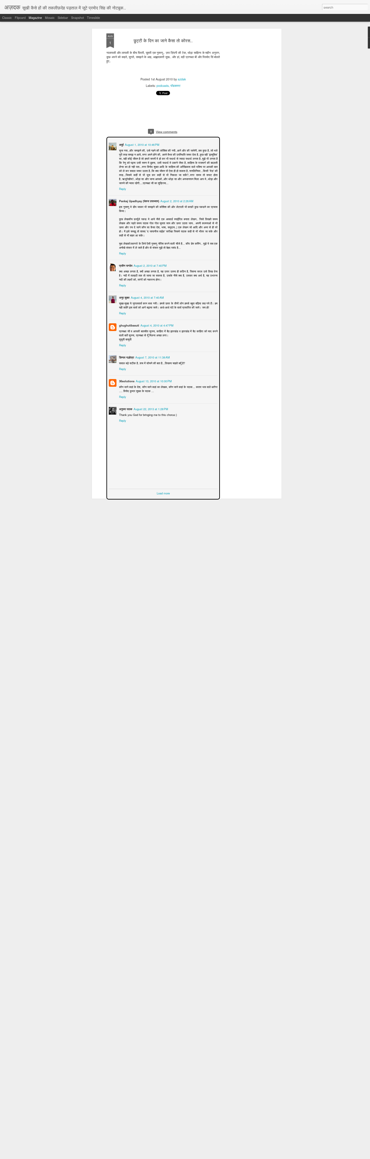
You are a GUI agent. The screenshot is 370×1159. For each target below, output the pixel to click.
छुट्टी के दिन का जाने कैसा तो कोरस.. (163, 40)
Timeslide (93, 17)
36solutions (126, 381)
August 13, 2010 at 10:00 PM (153, 381)
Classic (7, 17)
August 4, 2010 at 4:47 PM (156, 325)
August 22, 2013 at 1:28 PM (150, 408)
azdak (182, 79)
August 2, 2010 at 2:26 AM (176, 201)
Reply (122, 188)
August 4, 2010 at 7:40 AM (146, 297)
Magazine (35, 17)
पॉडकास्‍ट (175, 85)
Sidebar (63, 17)
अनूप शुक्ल (124, 297)
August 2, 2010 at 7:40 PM (149, 265)
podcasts (163, 85)
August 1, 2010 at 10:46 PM (141, 144)
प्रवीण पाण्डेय (125, 265)
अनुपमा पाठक (125, 408)
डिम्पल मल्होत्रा (126, 357)
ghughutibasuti (129, 325)
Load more (163, 493)
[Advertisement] (243, 101)
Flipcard (20, 17)
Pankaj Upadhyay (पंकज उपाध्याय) (139, 201)
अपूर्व (121, 144)
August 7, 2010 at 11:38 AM (152, 357)
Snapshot (77, 17)
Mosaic (50, 17)
